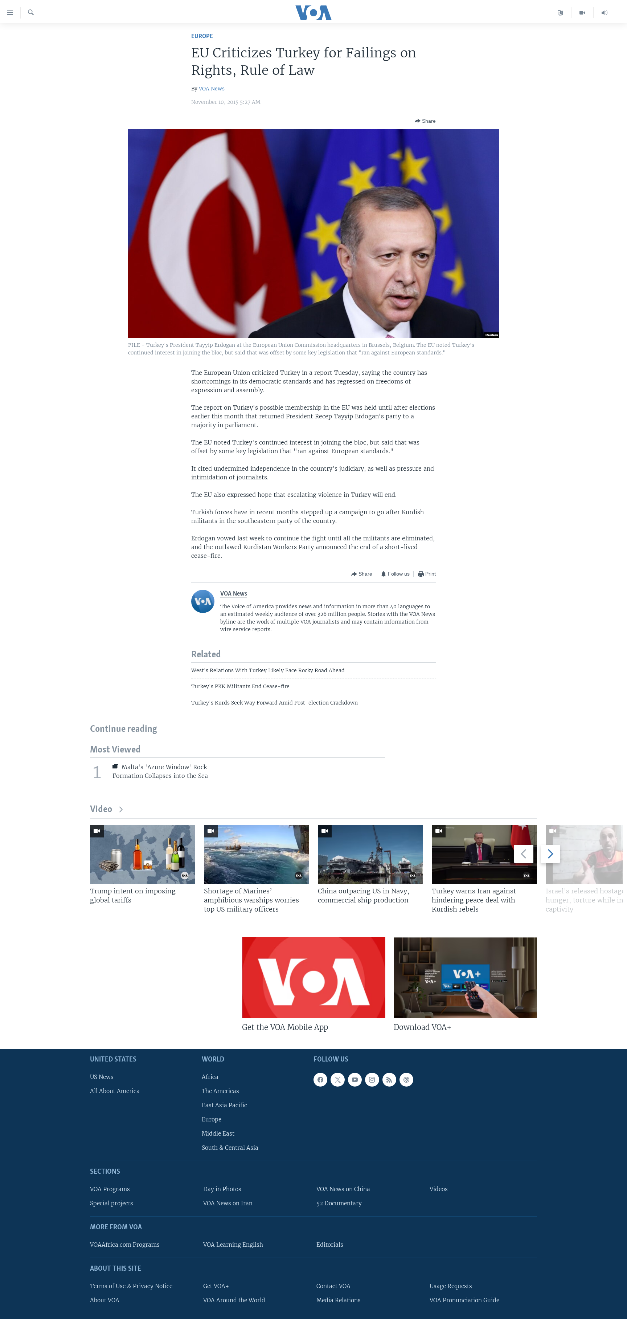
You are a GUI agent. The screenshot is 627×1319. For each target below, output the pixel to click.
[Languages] (560, 12)
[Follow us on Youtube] (355, 1080)
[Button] (425, 121)
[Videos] (582, 12)
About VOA (104, 1300)
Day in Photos (222, 1189)
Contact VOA (333, 1286)
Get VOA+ (216, 1286)
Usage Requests (451, 1286)
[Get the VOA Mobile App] (313, 977)
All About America (115, 1091)
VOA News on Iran (228, 1203)
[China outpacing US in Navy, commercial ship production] (370, 854)
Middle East (218, 1133)
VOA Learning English (233, 1244)
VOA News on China (343, 1189)
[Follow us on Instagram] (372, 1080)
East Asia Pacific (224, 1105)
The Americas (220, 1091)
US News (102, 1077)
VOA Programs (110, 1189)
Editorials (329, 1244)
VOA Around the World (234, 1300)
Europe (202, 36)
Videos (439, 1189)
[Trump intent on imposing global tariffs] (142, 854)
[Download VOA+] (465, 977)
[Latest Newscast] (604, 12)
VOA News (212, 88)
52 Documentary (339, 1203)
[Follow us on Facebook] (320, 1080)
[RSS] (389, 1080)
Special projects (111, 1203)
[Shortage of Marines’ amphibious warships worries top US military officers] (256, 854)
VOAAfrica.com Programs (125, 1244)
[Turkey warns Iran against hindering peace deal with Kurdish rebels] (484, 854)
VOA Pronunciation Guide (464, 1300)
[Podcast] (406, 1080)
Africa (210, 1077)
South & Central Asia (230, 1147)
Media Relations (338, 1300)
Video (101, 810)
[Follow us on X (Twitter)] (337, 1080)
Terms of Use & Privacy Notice (131, 1286)
